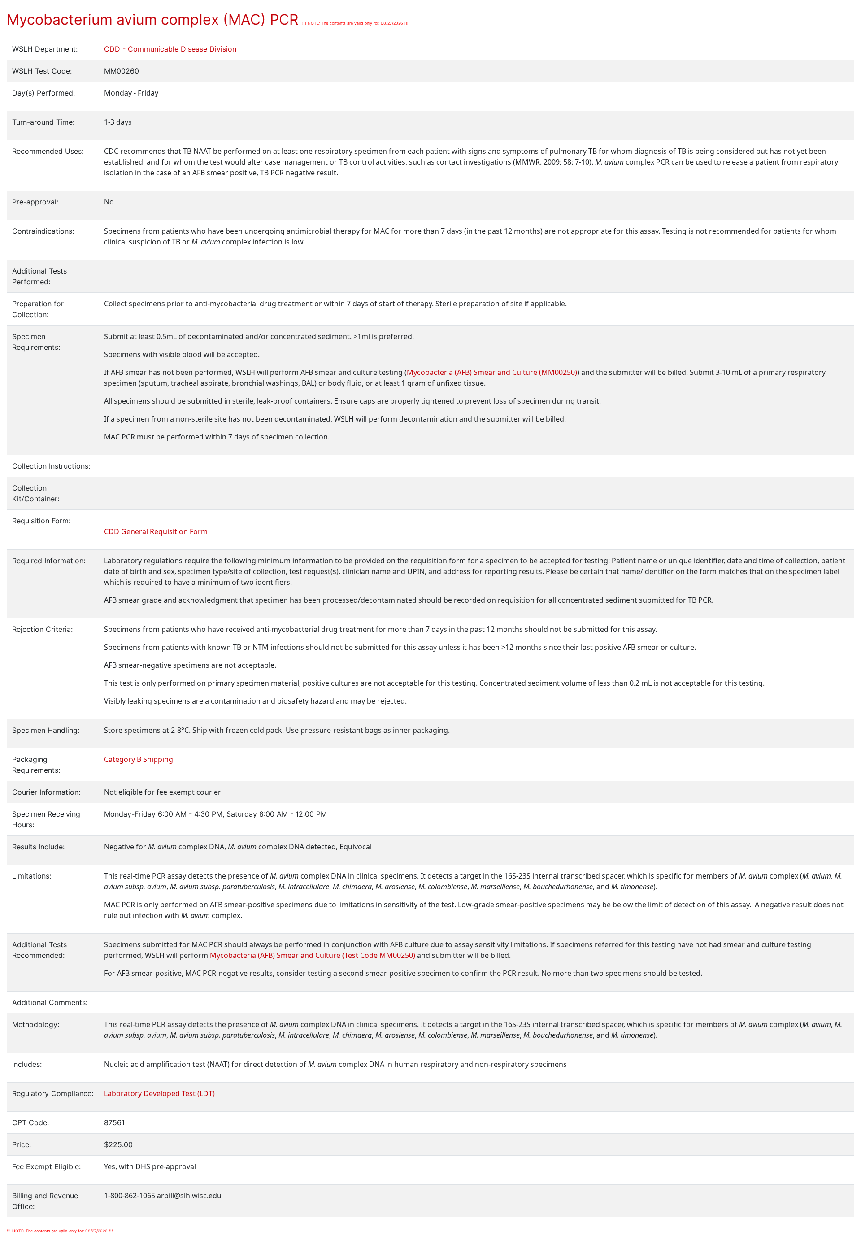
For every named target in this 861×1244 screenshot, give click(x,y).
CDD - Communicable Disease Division (170, 48)
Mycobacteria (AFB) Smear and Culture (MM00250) (492, 372)
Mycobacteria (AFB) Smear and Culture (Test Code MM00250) (312, 955)
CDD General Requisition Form (156, 531)
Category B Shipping (138, 759)
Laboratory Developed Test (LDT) (159, 1093)
